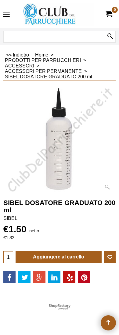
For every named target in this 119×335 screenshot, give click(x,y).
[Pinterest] (84, 277)
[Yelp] (69, 277)
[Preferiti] (110, 257)
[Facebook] (9, 277)
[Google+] (39, 277)
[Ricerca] (110, 36)
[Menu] (6, 15)
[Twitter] (24, 277)
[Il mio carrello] (108, 14)
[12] (58, 14)
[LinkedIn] (54, 277)
